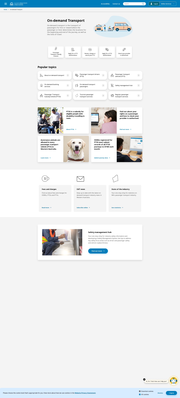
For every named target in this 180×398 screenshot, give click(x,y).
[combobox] (134, 3)
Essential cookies (147, 391)
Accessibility (105, 4)
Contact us (116, 4)
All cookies (145, 394)
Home (5, 9)
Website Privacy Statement (85, 393)
